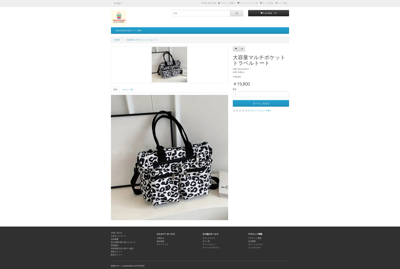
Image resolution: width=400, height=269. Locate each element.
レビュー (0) (127, 89)
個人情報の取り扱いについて (123, 242)
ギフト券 (206, 241)
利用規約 (114, 245)
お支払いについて (118, 236)
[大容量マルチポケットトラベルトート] (169, 64)
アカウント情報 (254, 238)
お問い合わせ (116, 232)
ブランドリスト (208, 238)
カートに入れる (261, 103)
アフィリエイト (208, 244)
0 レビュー (252, 110)
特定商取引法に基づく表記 (122, 248)
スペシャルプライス (210, 247)
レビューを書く (264, 110)
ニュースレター (254, 247)
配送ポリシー (116, 254)
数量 (235, 89)
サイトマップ (162, 244)
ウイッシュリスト (255, 244)
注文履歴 (252, 241)
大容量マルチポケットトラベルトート (142, 40)
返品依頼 (160, 241)
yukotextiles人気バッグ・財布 (128, 30)
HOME (117, 40)
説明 (115, 89)
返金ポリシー (116, 251)
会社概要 (114, 239)
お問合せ (160, 238)
